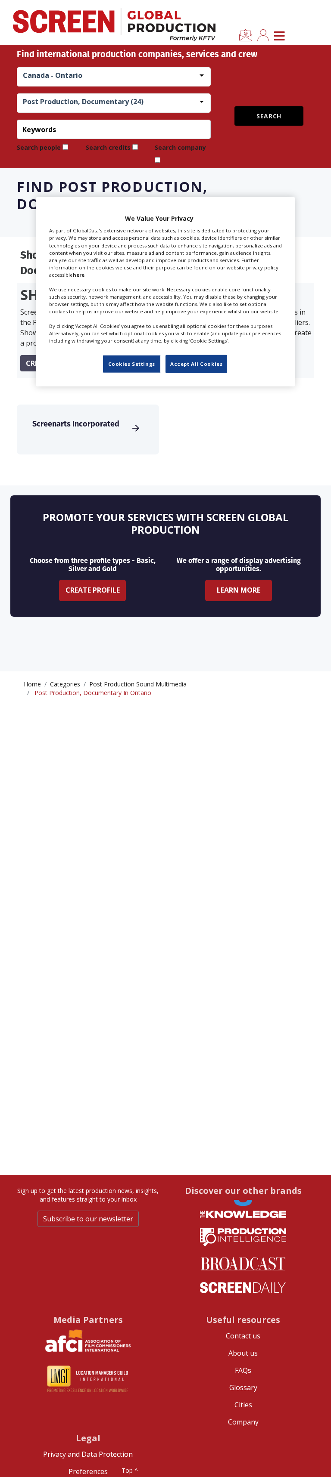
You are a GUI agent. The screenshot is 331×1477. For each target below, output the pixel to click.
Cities (243, 1404)
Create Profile (93, 590)
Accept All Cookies (196, 364)
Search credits (108, 147)
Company (243, 1422)
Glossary (243, 1387)
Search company (180, 147)
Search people (39, 147)
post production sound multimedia (138, 684)
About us (243, 1353)
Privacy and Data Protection (88, 1454)
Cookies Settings (131, 364)
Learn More (238, 590)
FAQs (243, 1370)
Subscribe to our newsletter (88, 1219)
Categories (65, 684)
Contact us (243, 1336)
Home (32, 684)
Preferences (88, 1471)
